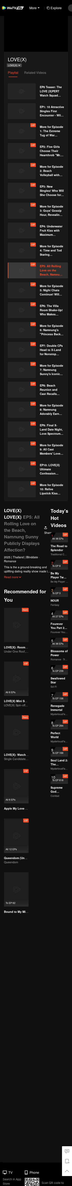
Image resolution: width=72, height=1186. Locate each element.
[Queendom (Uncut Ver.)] (16, 836)
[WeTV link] (13, 8)
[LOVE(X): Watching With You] (16, 732)
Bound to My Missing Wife (22, 912)
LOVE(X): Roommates (18, 647)
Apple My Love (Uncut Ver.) (22, 808)
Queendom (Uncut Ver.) (20, 858)
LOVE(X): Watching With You (23, 755)
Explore (56, 8)
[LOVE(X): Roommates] (16, 625)
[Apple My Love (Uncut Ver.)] (16, 786)
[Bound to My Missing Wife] (16, 889)
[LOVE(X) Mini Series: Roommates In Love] (16, 679)
